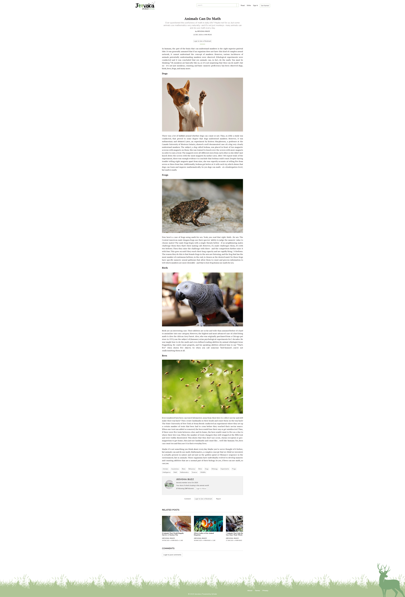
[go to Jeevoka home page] (164, 5)
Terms (257, 590)
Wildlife (203, 472)
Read (243, 5)
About (249, 590)
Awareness (175, 469)
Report (218, 499)
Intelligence (166, 472)
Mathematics (184, 472)
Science (194, 472)
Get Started (265, 6)
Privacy (265, 590)
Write (249, 5)
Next (245, 524)
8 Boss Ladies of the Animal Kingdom (204, 534)
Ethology (215, 469)
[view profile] (169, 485)
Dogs (207, 469)
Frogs (234, 469)
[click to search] (237, 5)
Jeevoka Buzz (203, 31)
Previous (160, 524)
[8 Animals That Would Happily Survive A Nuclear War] (176, 524)
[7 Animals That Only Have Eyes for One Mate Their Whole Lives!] (240, 524)
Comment (187, 499)
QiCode (214, 594)
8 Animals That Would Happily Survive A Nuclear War (173, 534)
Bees (183, 469)
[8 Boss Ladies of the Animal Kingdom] (208, 524)
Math (175, 472)
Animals (165, 469)
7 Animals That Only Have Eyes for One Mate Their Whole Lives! (238, 534)
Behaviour (192, 469)
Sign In (255, 5)
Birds (200, 469)
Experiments (225, 469)
